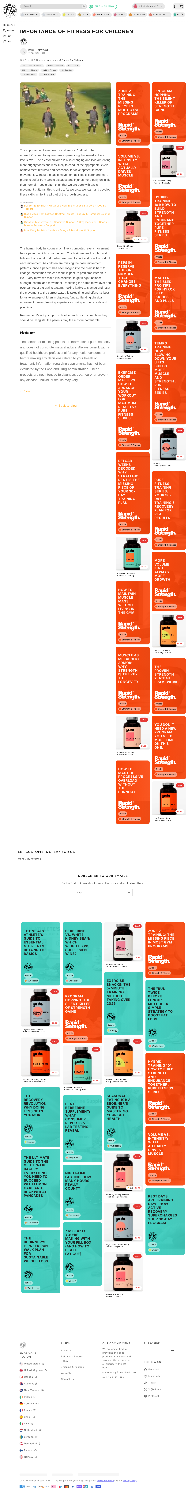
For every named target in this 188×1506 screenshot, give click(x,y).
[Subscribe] (129, 892)
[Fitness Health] (10, 10)
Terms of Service (105, 1480)
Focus (85, 15)
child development (55, 66)
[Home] (21, 60)
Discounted (52, 15)
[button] (181, 6)
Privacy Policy (130, 1480)
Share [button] (27, 391)
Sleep (180, 15)
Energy (70, 15)
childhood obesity (29, 70)
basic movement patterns (32, 66)
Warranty (66, 1373)
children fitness (49, 70)
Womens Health (161, 15)
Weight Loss (103, 15)
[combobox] (53, 6)
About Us (66, 1350)
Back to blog (68, 405)
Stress (121, 15)
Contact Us (67, 1379)
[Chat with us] (176, 6)
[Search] (84, 6)
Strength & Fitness (34, 60)
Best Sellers (31, 15)
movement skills (28, 74)
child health (73, 66)
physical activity (47, 74)
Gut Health (139, 15)
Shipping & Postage (72, 1367)
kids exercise (66, 70)
